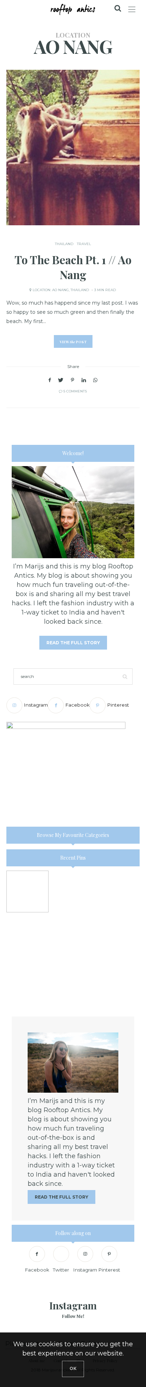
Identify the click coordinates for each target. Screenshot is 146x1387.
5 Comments (75, 391)
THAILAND (64, 244)
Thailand (80, 290)
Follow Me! (73, 1316)
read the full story (73, 642)
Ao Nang (60, 290)
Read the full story (61, 1197)
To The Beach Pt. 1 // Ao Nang (73, 267)
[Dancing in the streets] (73, 983)
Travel (84, 244)
